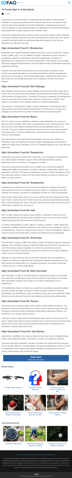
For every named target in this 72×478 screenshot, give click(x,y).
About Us (52, 455)
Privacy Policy (27, 455)
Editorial (35, 455)
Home (19, 455)
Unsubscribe (43, 455)
